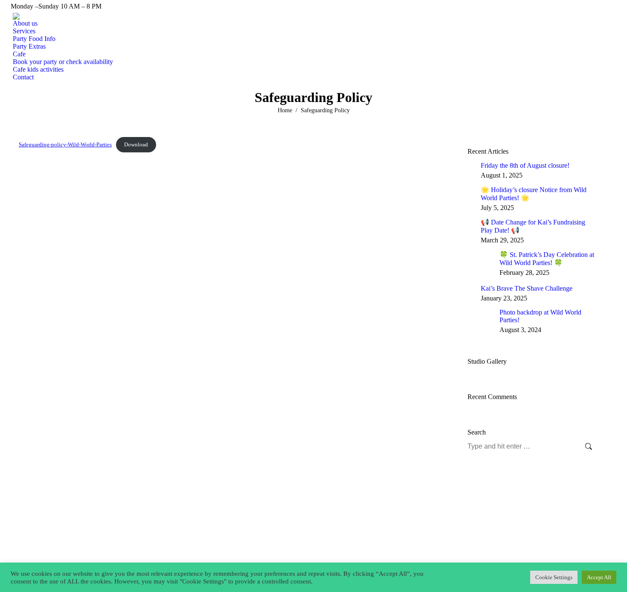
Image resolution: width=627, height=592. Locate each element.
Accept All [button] (599, 577)
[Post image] (470, 165)
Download (136, 145)
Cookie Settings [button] (553, 577)
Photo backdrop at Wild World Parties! (540, 316)
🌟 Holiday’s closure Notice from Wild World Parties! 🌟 (533, 193)
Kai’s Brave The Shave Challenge (526, 288)
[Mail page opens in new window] (50, 542)
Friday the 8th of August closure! (525, 165)
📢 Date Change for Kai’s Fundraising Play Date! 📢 (533, 226)
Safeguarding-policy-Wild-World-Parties (65, 145)
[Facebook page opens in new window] (25, 542)
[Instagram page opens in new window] (38, 542)
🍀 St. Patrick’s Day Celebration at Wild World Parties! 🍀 (546, 258)
